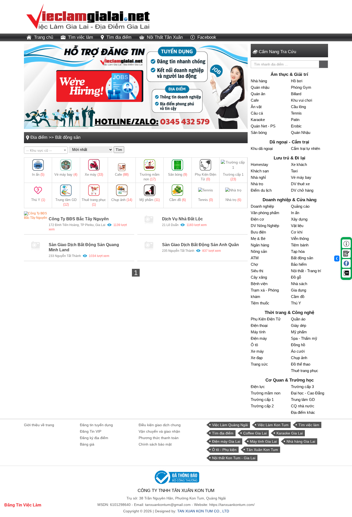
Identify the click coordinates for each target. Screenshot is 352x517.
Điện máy (259, 338)
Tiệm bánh (299, 245)
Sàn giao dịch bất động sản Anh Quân (200, 245)
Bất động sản (67, 137)
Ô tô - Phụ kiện (224, 450)
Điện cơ (257, 219)
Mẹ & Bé (258, 238)
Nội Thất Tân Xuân (165, 37)
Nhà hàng (259, 81)
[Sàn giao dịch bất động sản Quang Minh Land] (35, 245)
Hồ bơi (296, 81)
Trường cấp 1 (262, 399)
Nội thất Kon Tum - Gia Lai (233, 458)
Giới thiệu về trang (39, 425)
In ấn (38, 174)
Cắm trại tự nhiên (305, 148)
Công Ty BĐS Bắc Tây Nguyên (79, 219)
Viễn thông (300, 238)
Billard (296, 94)
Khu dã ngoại (262, 148)
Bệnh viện (259, 283)
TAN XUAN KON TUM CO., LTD (203, 511)
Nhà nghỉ (258, 177)
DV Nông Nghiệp (265, 225)
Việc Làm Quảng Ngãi (230, 425)
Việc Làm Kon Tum (273, 425)
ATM (255, 258)
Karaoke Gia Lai (289, 433)
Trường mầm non (265, 393)
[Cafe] (121, 165)
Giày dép (298, 325)
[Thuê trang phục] (94, 190)
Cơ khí (297, 232)
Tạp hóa (298, 251)
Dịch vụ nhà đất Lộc (182, 219)
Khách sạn (260, 171)
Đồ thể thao (300, 364)
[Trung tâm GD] (66, 190)
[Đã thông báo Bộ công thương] (176, 477)
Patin (295, 119)
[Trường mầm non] (150, 165)
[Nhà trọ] (233, 190)
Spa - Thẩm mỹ (304, 338)
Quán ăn (258, 94)
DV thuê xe (300, 184)
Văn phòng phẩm (265, 213)
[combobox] (46, 150)
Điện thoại (259, 325)
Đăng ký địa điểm (94, 438)
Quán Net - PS (263, 126)
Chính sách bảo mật (155, 444)
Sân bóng (177, 174)
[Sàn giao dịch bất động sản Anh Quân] (149, 245)
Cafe (122, 174)
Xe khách (299, 164)
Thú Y (38, 200)
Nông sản (259, 251)
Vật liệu (297, 225)
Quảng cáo (300, 206)
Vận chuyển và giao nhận (159, 431)
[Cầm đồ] (177, 190)
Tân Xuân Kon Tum (262, 450)
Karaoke (258, 119)
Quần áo (298, 319)
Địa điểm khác (303, 412)
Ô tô (254, 345)
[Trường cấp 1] (233, 165)
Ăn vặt (256, 106)
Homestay (259, 164)
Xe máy (94, 174)
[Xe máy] (94, 165)
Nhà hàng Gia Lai (301, 441)
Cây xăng (259, 277)
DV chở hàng (302, 190)
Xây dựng (299, 219)
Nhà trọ (233, 200)
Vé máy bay (65, 174)
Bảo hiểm (299, 264)
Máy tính (258, 332)
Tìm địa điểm (118, 37)
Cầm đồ (177, 200)
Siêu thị (257, 271)
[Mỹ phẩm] (150, 190)
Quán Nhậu (300, 132)
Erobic (296, 126)
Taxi (294, 171)
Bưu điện (258, 232)
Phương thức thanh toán (159, 438)
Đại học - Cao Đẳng (307, 393)
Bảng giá (87, 444)
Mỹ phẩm (149, 200)
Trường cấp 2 (262, 406)
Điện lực (258, 386)
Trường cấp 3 (302, 386)
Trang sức (259, 364)
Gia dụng (298, 290)
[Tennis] (205, 190)
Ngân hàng (260, 245)
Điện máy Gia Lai (226, 441)
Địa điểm (38, 137)
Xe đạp (257, 358)
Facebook (206, 37)
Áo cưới (298, 351)
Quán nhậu (260, 87)
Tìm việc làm (80, 37)
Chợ (254, 264)
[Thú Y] (38, 190)
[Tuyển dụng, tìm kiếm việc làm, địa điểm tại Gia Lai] (88, 16)
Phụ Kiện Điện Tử (266, 319)
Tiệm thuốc (260, 303)
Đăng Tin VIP (90, 431)
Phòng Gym (301, 87)
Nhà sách (299, 283)
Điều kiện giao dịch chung (160, 425)
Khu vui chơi (301, 100)
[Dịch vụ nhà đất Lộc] (149, 220)
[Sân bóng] (177, 165)
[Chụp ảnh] (122, 190)
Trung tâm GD (303, 399)
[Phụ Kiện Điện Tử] (205, 165)
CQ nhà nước (302, 406)
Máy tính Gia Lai (263, 441)
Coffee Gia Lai (255, 433)
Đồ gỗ (296, 277)
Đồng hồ (298, 345)
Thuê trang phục (304, 370)
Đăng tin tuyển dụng (96, 425)
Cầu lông (298, 106)
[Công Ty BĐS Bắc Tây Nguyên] (35, 220)
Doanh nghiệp (262, 206)
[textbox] (46, 150)
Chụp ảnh (121, 200)
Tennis (205, 200)
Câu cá (257, 113)
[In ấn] (38, 165)
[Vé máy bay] (66, 165)
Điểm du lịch (261, 190)
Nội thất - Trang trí (306, 271)
